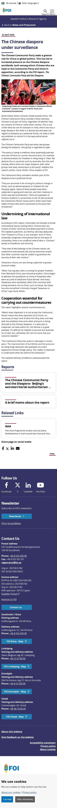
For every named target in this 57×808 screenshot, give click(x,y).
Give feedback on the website (17, 737)
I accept (7, 799)
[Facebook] (3, 448)
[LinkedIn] (12, 448)
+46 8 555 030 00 (18, 555)
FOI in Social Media (11, 523)
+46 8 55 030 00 (17, 683)
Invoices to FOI (8, 599)
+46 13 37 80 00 (17, 658)
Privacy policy (48, 746)
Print (52, 453)
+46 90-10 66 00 (18, 708)
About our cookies (10, 792)
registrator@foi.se (11, 562)
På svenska (11, 3)
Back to (20, 24)
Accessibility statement (43, 742)
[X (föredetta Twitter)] (7, 448)
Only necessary (25, 799)
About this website (11, 731)
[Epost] (18, 448)
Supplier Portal (10, 593)
